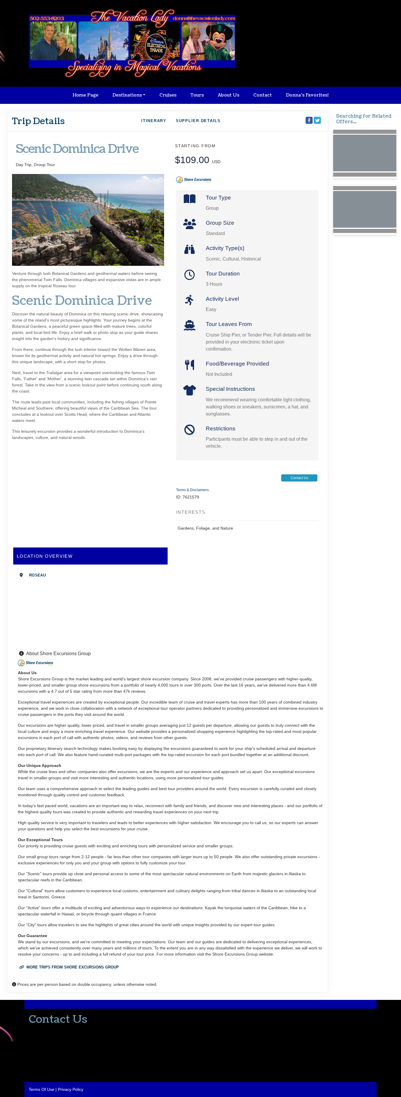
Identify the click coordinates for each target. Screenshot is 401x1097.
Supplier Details (198, 121)
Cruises (167, 95)
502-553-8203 (42, 1031)
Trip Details (38, 121)
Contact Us (299, 478)
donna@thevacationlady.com (55, 1041)
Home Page (85, 95)
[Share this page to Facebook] (309, 120)
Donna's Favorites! (307, 95)
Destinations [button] (127, 95)
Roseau (37, 575)
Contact (262, 95)
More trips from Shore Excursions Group (72, 967)
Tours (197, 95)
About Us (228, 95)
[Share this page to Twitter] (317, 120)
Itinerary (153, 121)
